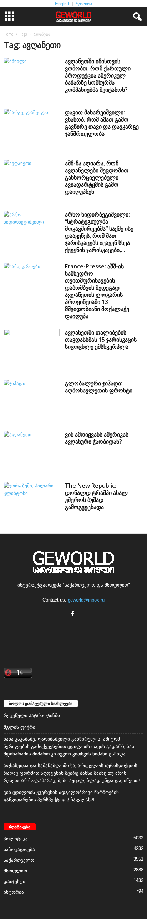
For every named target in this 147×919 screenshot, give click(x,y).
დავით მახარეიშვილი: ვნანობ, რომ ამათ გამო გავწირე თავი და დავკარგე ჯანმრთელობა (102, 123)
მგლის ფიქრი (19, 727)
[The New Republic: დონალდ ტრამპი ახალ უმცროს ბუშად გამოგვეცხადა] (32, 503)
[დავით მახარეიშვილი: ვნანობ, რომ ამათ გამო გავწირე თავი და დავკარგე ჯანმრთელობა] (32, 130)
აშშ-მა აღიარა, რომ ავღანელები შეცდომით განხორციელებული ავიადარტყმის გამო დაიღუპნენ (96, 177)
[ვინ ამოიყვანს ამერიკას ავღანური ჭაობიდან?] (32, 452)
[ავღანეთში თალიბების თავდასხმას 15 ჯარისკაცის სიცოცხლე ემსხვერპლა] (32, 350)
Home (8, 34)
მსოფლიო (15, 870)
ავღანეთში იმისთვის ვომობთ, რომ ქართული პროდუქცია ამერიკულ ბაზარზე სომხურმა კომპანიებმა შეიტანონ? (98, 75)
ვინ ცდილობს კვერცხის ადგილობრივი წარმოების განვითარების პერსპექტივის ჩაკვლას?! (61, 796)
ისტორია (14, 892)
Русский (83, 3)
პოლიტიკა (16, 838)
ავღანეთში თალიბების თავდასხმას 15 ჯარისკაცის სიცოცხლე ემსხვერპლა (101, 339)
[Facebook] (73, 614)
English (62, 3)
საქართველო (19, 860)
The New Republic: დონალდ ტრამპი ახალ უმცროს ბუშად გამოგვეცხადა (96, 496)
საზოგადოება (19, 849)
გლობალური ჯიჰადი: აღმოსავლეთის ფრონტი (98, 386)
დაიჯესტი (14, 881)
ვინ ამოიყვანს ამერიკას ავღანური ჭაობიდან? (96, 438)
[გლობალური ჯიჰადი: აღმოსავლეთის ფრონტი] (32, 401)
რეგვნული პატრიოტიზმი (32, 715)
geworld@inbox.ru (86, 600)
